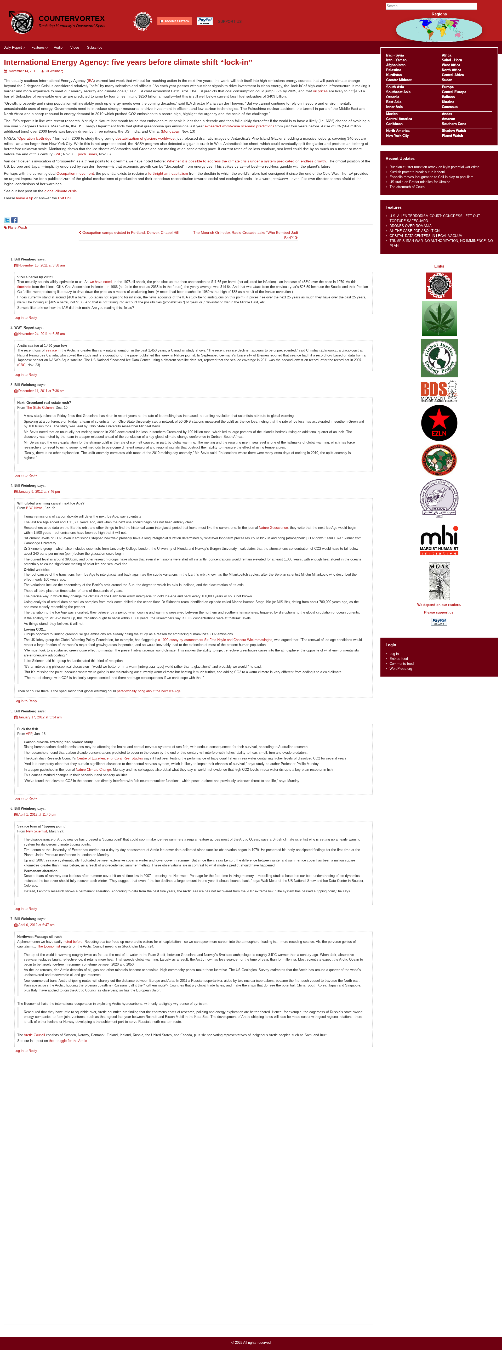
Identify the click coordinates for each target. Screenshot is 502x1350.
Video (74, 47)
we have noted (101, 282)
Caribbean (394, 124)
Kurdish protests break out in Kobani (417, 172)
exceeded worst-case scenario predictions (239, 126)
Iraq (389, 55)
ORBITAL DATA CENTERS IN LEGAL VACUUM (426, 236)
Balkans (448, 97)
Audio (58, 47)
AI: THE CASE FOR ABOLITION (415, 231)
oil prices (320, 91)
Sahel (446, 60)
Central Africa (453, 75)
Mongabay (170, 131)
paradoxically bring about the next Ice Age (148, 691)
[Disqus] (188, 1122)
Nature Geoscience (273, 528)
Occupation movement (75, 173)
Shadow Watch (454, 131)
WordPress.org (401, 669)
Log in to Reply (25, 318)
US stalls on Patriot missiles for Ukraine (420, 182)
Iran (389, 60)
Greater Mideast (399, 80)
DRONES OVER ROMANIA (411, 226)
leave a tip (24, 198)
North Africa (451, 70)
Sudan (447, 80)
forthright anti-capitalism (168, 173)
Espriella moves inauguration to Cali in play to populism (432, 177)
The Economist (48, 946)
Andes (447, 114)
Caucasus (450, 107)
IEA (91, 80)
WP (58, 154)
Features (38, 47)
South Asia (395, 87)
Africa (446, 55)
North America (397, 131)
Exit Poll (64, 198)
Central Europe (454, 92)
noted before (73, 942)
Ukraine (448, 102)
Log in (394, 654)
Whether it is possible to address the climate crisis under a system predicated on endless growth (246, 161)
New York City (397, 136)
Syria (400, 55)
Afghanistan (396, 65)
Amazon (448, 119)
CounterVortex (72, 18)
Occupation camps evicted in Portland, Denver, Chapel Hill (130, 232)
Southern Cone (454, 124)
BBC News (34, 508)
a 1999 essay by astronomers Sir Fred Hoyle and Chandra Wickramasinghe (214, 640)
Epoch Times (86, 154)
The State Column (40, 408)
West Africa (451, 65)
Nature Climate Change (93, 770)
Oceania (392, 97)
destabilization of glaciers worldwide (145, 138)
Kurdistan (394, 75)
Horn (458, 60)
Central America (399, 119)
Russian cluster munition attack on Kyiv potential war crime (435, 167)
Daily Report (12, 47)
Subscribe (94, 47)
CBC (21, 365)
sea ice (51, 350)
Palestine (393, 70)
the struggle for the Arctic (68, 1041)
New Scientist (36, 831)
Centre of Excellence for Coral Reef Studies (110, 758)
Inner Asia (394, 107)
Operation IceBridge (35, 138)
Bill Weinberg (54, 71)
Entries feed (399, 659)
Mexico (392, 114)
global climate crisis (60, 191)
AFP (29, 734)
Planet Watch (17, 227)
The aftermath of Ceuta (407, 187)
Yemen (401, 60)
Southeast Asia (398, 92)
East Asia (393, 102)
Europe (448, 87)
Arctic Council (34, 1035)
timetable (24, 287)
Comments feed (402, 664)
